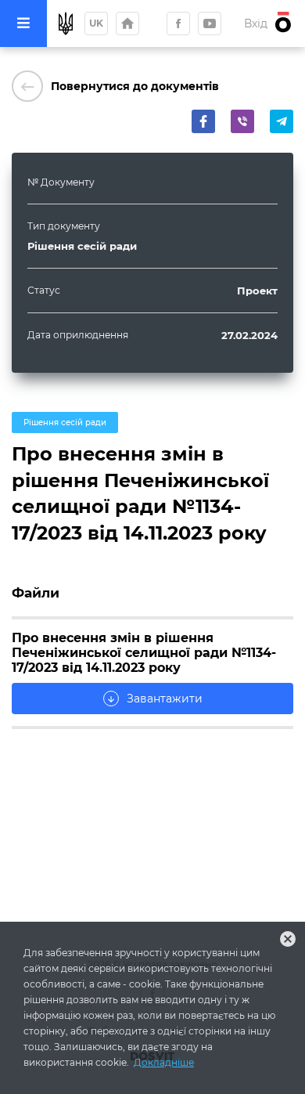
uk (96, 23)
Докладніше (164, 1062)
